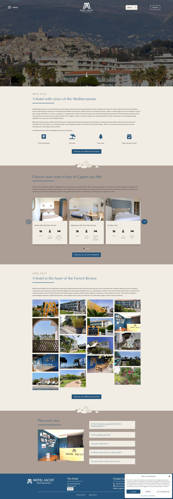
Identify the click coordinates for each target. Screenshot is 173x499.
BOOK (155, 7)
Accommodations (73, 484)
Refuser (148, 492)
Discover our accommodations (86, 255)
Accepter (133, 492)
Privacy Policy (144, 495)
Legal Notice (93, 495)
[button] (169, 476)
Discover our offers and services (86, 151)
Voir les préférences (163, 492)
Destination (71, 486)
